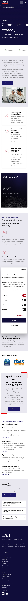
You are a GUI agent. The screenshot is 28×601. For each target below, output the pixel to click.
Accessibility (5, 561)
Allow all (14, 320)
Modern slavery (5, 578)
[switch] (24, 300)
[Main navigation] (25, 2)
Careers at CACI (6, 585)
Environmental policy (7, 574)
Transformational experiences (9, 6)
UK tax (3, 572)
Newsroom (4, 587)
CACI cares (4, 555)
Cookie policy (5, 565)
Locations (4, 559)
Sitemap (4, 563)
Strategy (20, 6)
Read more (4, 437)
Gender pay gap (6, 576)
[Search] (21, 2)
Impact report (5, 580)
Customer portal (6, 568)
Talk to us (6, 83)
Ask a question (8, 495)
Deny (14, 330)
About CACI (5, 552)
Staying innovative (6, 557)
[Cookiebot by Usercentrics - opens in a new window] (20, 270)
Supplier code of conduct (8, 583)
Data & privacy (5, 570)
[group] (13, 362)
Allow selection (14, 325)
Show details (20, 315)
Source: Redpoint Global (8, 196)
